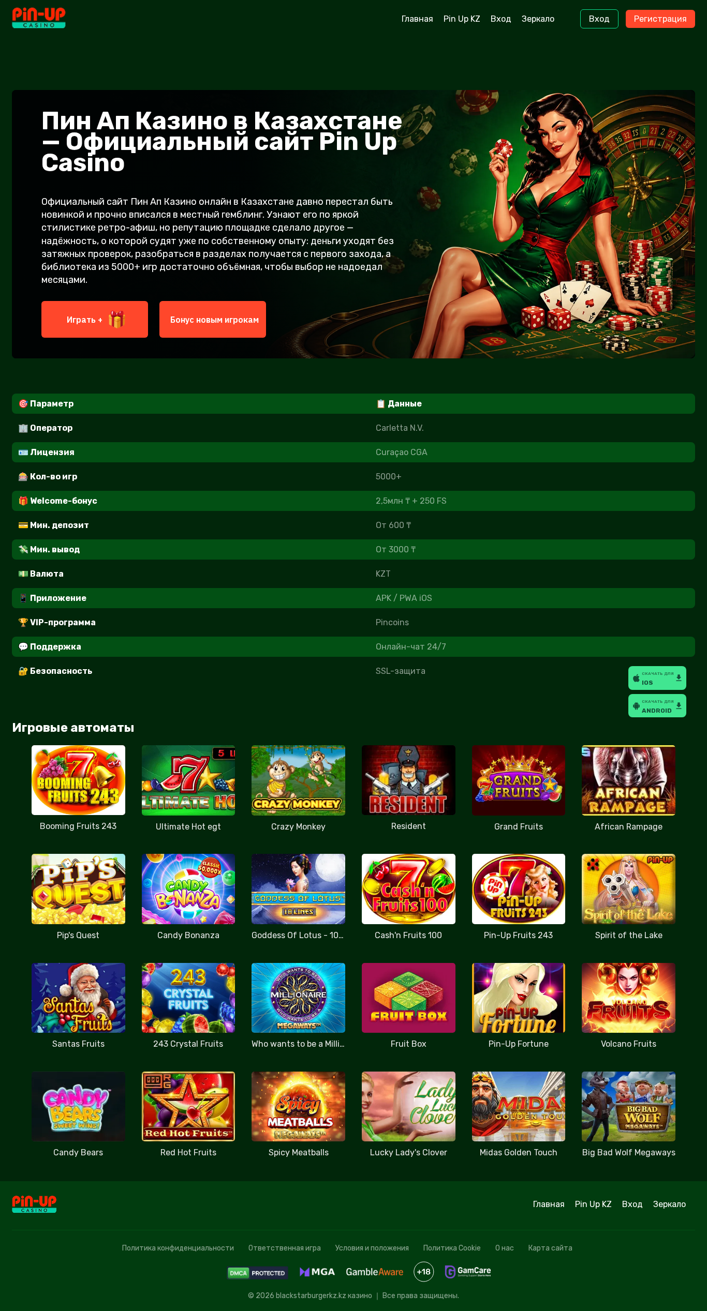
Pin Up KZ (462, 19)
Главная (417, 19)
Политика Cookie (452, 1248)
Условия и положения (372, 1248)
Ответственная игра (284, 1248)
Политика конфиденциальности (178, 1248)
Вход (501, 19)
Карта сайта (550, 1248)
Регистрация (660, 19)
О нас (504, 1248)
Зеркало (538, 19)
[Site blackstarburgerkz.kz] (55, 19)
